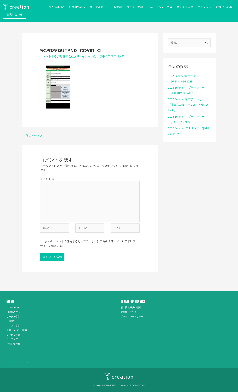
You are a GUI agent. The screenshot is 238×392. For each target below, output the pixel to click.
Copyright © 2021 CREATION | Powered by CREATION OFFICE (119, 385)
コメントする (48, 56)
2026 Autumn (56, 7)
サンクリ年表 (185, 7)
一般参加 (116, 7)
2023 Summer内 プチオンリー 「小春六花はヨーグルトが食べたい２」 (189, 105)
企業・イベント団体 (159, 7)
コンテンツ (204, 7)
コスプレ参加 (134, 7)
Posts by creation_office (20, 361)
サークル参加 (98, 7)
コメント (47, 179)
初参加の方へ (77, 7)
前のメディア (32, 135)
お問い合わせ (224, 7)
